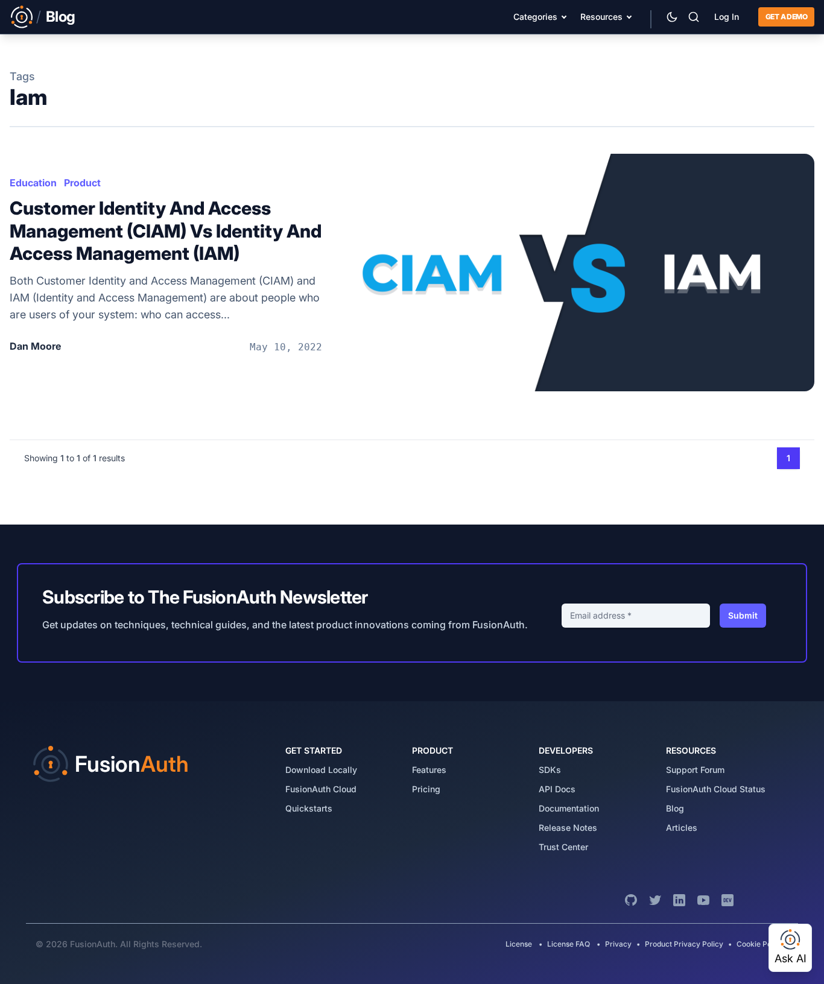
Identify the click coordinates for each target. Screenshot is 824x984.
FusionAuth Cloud (321, 789)
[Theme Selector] (672, 16)
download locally (321, 770)
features (429, 770)
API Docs (557, 789)
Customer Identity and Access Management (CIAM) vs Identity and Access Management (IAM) (166, 230)
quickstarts (308, 808)
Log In (726, 16)
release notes (568, 827)
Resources (601, 16)
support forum (695, 770)
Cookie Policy (760, 943)
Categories (535, 16)
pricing (426, 789)
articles (681, 827)
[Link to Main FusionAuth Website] (22, 17)
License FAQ (568, 943)
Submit (743, 615)
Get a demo (786, 16)
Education (33, 183)
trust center (563, 847)
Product (82, 183)
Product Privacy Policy (684, 943)
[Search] (693, 16)
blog (675, 808)
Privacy (618, 943)
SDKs (550, 770)
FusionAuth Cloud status (715, 789)
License (519, 943)
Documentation (569, 808)
